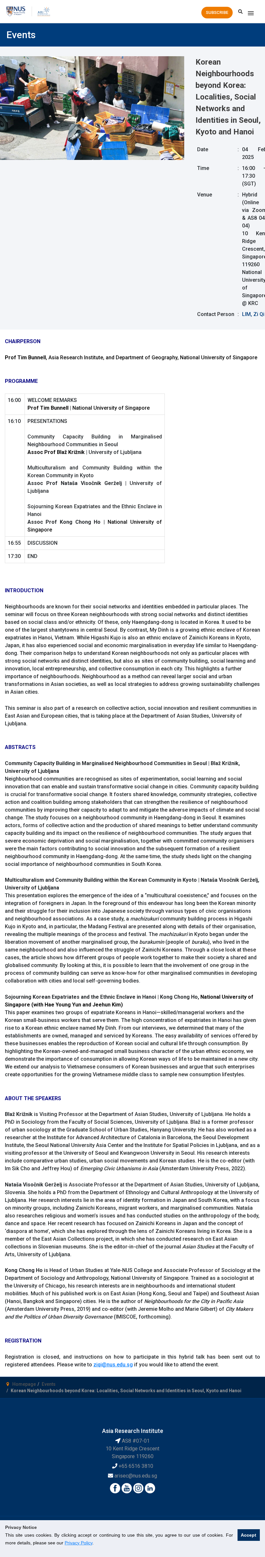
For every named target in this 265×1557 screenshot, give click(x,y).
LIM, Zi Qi (253, 314)
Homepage (24, 1384)
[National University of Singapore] (15, 11)
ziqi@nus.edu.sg (113, 1365)
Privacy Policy (78, 1542)
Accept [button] (248, 1535)
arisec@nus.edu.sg (135, 1476)
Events (49, 1384)
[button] (217, 12)
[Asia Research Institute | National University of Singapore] (43, 11)
